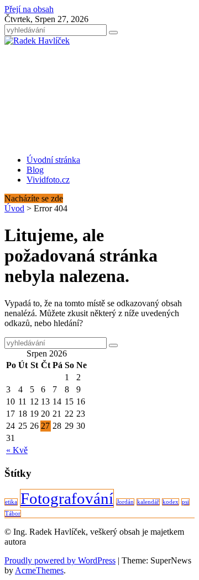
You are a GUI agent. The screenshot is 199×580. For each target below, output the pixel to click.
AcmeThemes (39, 570)
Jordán (125, 502)
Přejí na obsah (29, 9)
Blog (35, 169)
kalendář (148, 502)
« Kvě (17, 450)
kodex (171, 502)
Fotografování (66, 498)
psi (185, 502)
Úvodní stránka (53, 159)
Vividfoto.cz (48, 179)
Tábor (12, 513)
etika (11, 502)
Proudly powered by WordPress (60, 560)
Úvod (14, 208)
